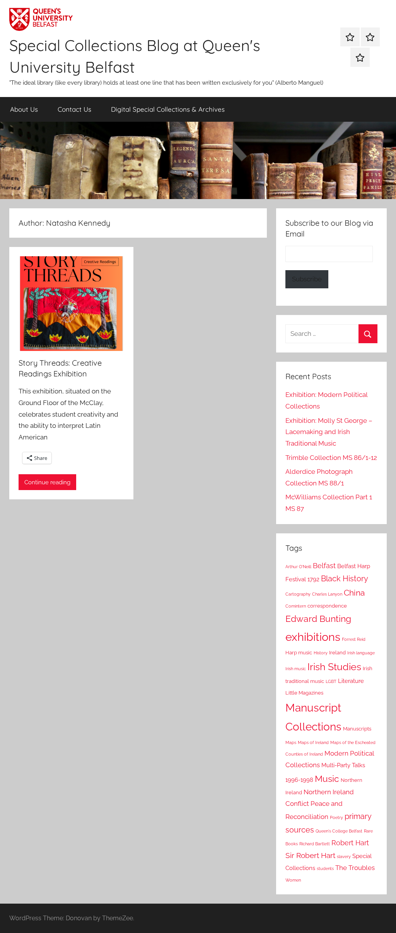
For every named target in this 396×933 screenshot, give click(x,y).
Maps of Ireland (313, 742)
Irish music (295, 668)
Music (327, 778)
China (354, 593)
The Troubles (355, 868)
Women (293, 880)
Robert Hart (350, 843)
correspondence (327, 606)
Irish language (361, 652)
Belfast (324, 566)
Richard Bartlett (314, 843)
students (325, 868)
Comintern (295, 606)
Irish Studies (334, 667)
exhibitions (312, 637)
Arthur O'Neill (298, 566)
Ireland (337, 652)
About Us (24, 109)
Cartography (298, 594)
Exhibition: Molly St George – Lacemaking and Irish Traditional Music (328, 432)
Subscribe (307, 279)
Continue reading (47, 482)
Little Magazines (304, 693)
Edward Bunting (318, 619)
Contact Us (74, 109)
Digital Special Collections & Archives (168, 109)
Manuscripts (357, 729)
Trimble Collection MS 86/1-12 (331, 457)
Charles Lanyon (327, 594)
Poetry (336, 817)
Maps (290, 742)
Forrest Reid (353, 639)
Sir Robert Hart (310, 855)
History (321, 652)
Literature (351, 681)
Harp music (298, 652)
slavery (344, 856)
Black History (344, 578)
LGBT (331, 681)
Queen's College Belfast (339, 831)
